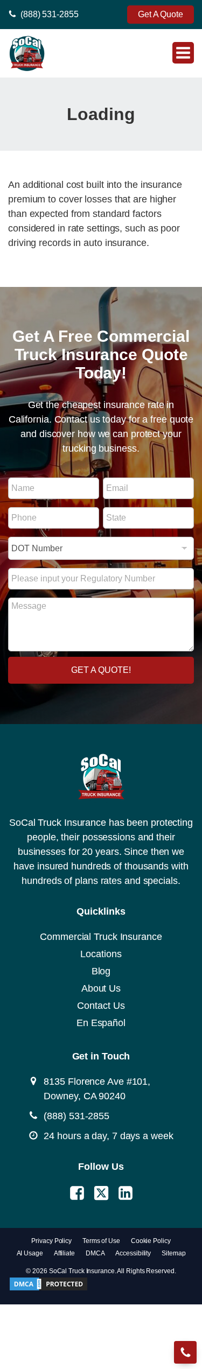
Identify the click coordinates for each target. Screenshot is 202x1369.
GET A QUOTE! (101, 670)
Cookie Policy (151, 1241)
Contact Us (100, 1005)
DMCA (95, 1253)
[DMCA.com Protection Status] (48, 1288)
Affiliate (64, 1253)
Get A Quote (160, 14)
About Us (101, 988)
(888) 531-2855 (49, 14)
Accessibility (133, 1253)
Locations (100, 954)
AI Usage (30, 1253)
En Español (101, 1022)
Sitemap (173, 1253)
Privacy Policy (51, 1241)
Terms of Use (101, 1241)
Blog (101, 971)
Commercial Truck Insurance (101, 936)
